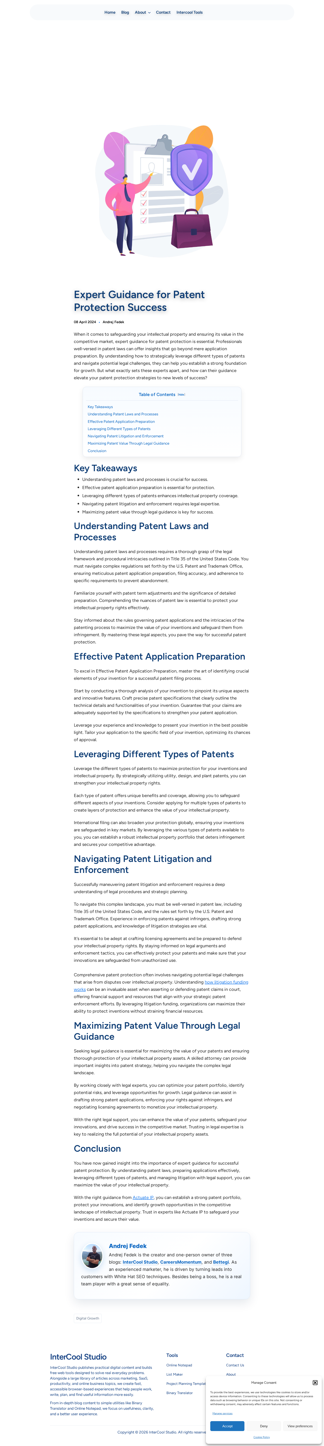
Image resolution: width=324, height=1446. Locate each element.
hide (181, 394)
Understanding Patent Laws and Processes (123, 414)
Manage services (222, 1413)
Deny (264, 1426)
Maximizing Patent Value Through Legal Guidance (128, 443)
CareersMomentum (180, 1262)
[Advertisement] (162, 58)
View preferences (300, 1426)
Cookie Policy (261, 1437)
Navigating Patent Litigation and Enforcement (126, 436)
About (231, 1374)
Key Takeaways (100, 407)
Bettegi (221, 1262)
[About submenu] (149, 12)
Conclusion (97, 451)
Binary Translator (179, 1393)
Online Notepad (179, 1365)
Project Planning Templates (188, 1384)
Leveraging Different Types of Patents (119, 429)
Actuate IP (143, 1197)
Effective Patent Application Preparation (121, 421)
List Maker (174, 1374)
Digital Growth (87, 1318)
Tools (172, 1355)
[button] (315, 1382)
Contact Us (235, 1365)
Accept (227, 1426)
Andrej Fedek (113, 322)
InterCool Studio (140, 1262)
